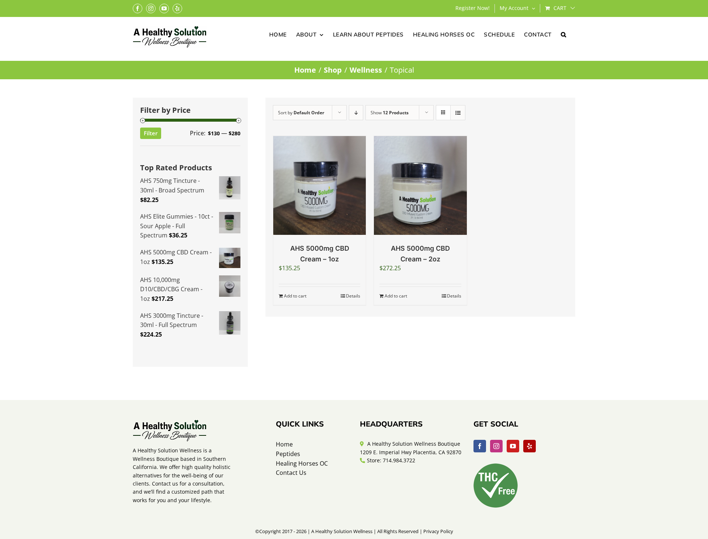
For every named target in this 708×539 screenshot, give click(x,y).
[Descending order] (356, 112)
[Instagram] (496, 446)
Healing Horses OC (302, 463)
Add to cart (295, 296)
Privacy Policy (438, 531)
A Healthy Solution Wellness (341, 531)
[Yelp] (529, 446)
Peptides (288, 454)
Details (353, 296)
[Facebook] (479, 446)
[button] (563, 34)
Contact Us (291, 473)
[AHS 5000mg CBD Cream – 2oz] (420, 185)
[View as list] (458, 112)
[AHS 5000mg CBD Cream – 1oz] (319, 185)
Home (284, 444)
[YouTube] (513, 446)
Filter (150, 133)
